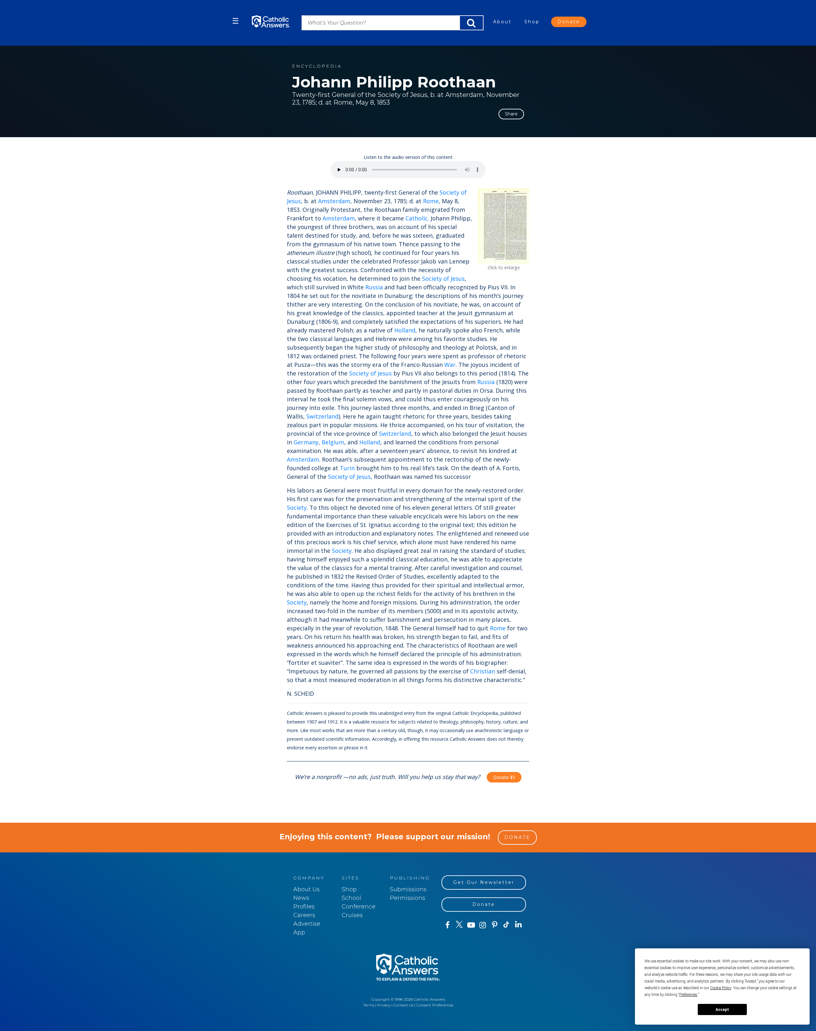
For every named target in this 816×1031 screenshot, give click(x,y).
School (351, 897)
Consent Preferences (434, 1005)
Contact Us (403, 1005)
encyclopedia (317, 66)
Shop (532, 22)
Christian (482, 671)
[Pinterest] (494, 925)
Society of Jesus (443, 278)
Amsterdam (334, 201)
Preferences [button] (688, 994)
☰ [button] (235, 21)
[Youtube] (471, 925)
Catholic (416, 218)
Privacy (383, 1005)
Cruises (352, 915)
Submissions (408, 889)
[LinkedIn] (518, 925)
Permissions (407, 897)
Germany (306, 442)
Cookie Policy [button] (720, 988)
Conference (358, 906)
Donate (568, 22)
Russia (374, 287)
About (502, 22)
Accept (722, 1009)
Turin (347, 468)
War (449, 364)
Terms (368, 1005)
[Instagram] (483, 925)
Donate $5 (504, 777)
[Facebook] (447, 925)
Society (297, 507)
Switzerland (322, 416)
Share (511, 114)
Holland (404, 330)
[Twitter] (459, 925)
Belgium (333, 442)
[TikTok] (506, 925)
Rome (431, 201)
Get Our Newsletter (483, 882)
